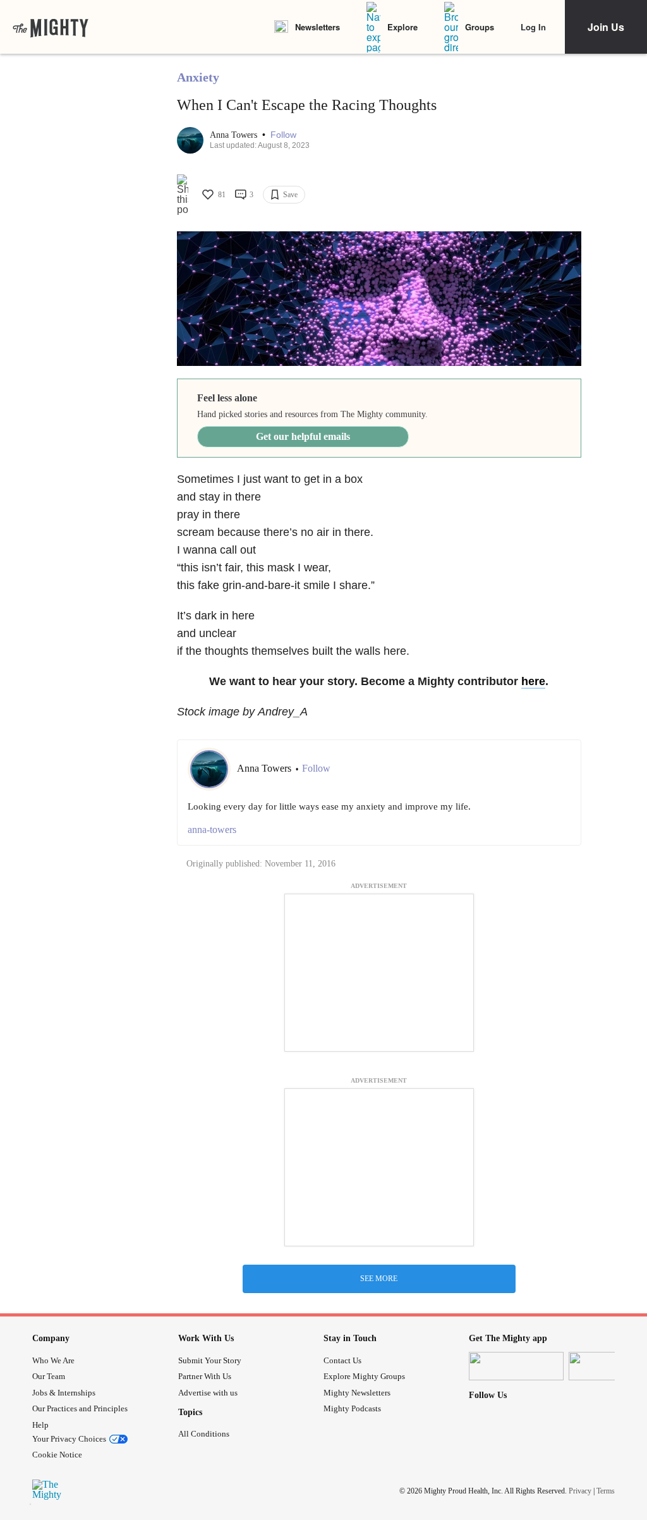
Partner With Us (204, 1376)
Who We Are (53, 1360)
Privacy (580, 1491)
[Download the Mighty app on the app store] (516, 1366)
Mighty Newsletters (357, 1392)
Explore (402, 27)
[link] (50, 27)
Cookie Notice (57, 1454)
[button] (283, 135)
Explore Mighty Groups (364, 1376)
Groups (479, 27)
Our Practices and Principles (80, 1408)
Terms (605, 1491)
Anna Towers (235, 135)
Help (40, 1425)
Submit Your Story (209, 1360)
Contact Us (342, 1360)
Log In (533, 27)
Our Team (48, 1376)
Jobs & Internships (63, 1392)
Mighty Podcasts (352, 1408)
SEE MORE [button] (378, 1278)
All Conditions (203, 1433)
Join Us (606, 27)
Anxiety (198, 77)
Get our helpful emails (303, 436)
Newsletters (317, 27)
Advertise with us (208, 1392)
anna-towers (212, 829)
